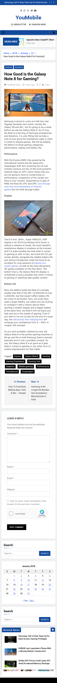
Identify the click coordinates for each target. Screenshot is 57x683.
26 (42, 589)
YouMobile (28, 17)
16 (21, 584)
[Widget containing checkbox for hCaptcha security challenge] (27, 514)
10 (28, 580)
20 (50, 584)
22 (14, 589)
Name (10, 467)
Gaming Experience (15, 361)
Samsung (19, 67)
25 (35, 589)
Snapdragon (27, 371)
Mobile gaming (26, 366)
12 (42, 580)
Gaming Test (34, 361)
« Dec (25, 600)
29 (14, 593)
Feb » (31, 600)
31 (28, 593)
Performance (43, 366)
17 (28, 584)
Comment (12, 433)
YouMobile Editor (14, 84)
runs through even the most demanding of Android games (27, 186)
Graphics (10, 366)
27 (50, 589)
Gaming (8, 67)
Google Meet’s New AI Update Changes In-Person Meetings (25, 3)
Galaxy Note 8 (31, 356)
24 (28, 589)
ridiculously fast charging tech (28, 319)
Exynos (17, 356)
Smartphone (12, 371)
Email (10, 478)
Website (10, 489)
